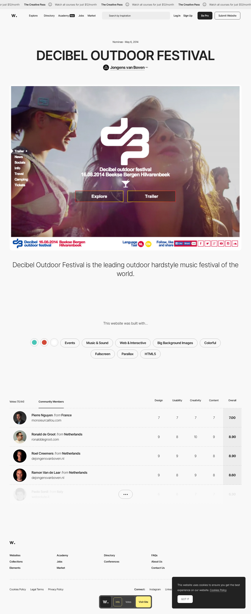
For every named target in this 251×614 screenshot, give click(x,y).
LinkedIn (170, 589)
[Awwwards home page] (105, 601)
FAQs (154, 555)
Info (118, 601)
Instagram (155, 589)
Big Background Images (175, 343)
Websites (15, 555)
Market (92, 15)
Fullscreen (102, 354)
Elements (15, 567)
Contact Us (158, 567)
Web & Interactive (133, 343)
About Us (156, 561)
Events (70, 343)
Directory (49, 15)
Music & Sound (97, 343)
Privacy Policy (55, 589)
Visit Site (143, 601)
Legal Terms (37, 589)
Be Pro (205, 15)
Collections (16, 561)
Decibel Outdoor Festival (125, 55)
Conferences (111, 561)
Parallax (127, 354)
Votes (128, 601)
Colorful (210, 343)
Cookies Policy (18, 589)
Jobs (81, 15)
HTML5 (150, 354)
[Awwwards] (14, 15)
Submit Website (227, 15)
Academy (66, 15)
